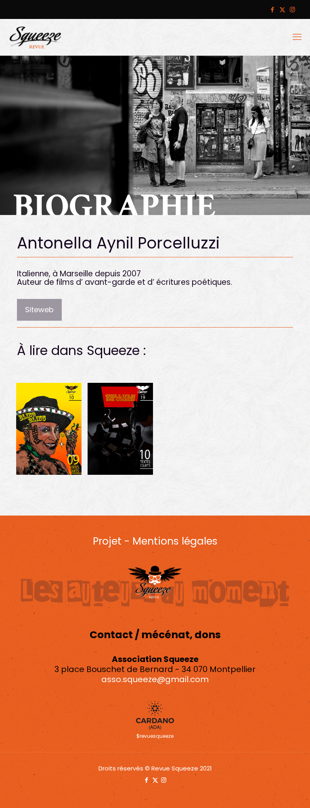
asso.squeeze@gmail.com (155, 679)
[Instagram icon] (292, 9)
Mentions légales (175, 541)
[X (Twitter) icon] (282, 9)
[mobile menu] (297, 37)
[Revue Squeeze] (35, 37)
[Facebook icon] (272, 9)
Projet (107, 541)
